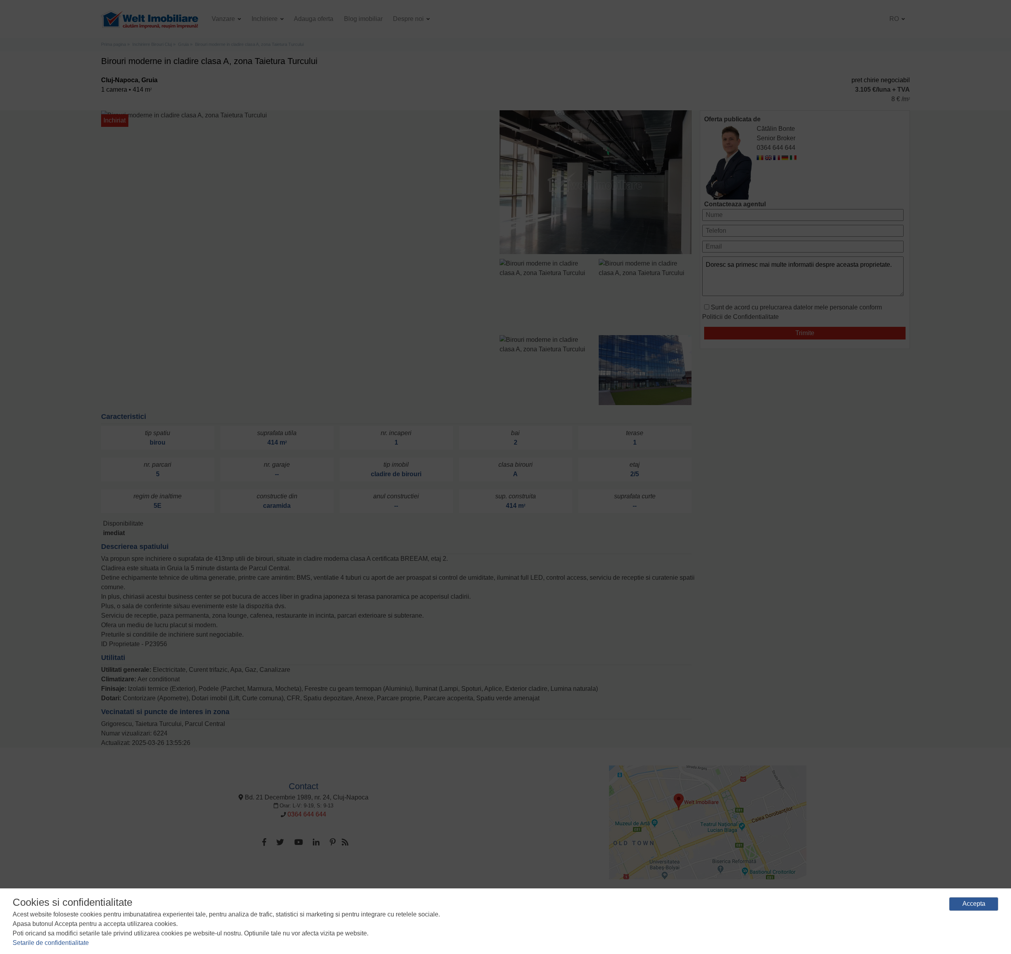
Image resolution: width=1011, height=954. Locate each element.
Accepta (973, 903)
